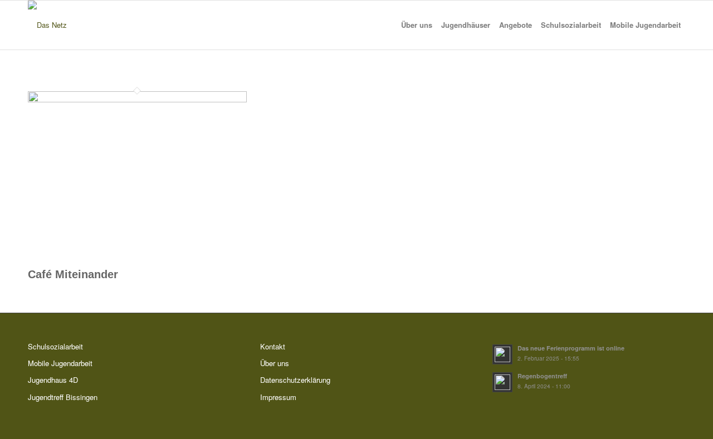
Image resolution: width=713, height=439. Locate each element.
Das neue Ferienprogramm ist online (570, 348)
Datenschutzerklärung (295, 379)
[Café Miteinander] (137, 99)
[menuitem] (417, 25)
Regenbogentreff (542, 376)
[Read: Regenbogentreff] (502, 382)
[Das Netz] (47, 25)
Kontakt (272, 346)
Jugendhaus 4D (53, 379)
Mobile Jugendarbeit (60, 363)
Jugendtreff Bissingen (62, 397)
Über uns (274, 363)
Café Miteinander (73, 274)
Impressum (278, 397)
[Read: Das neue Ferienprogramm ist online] (502, 354)
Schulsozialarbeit (55, 346)
